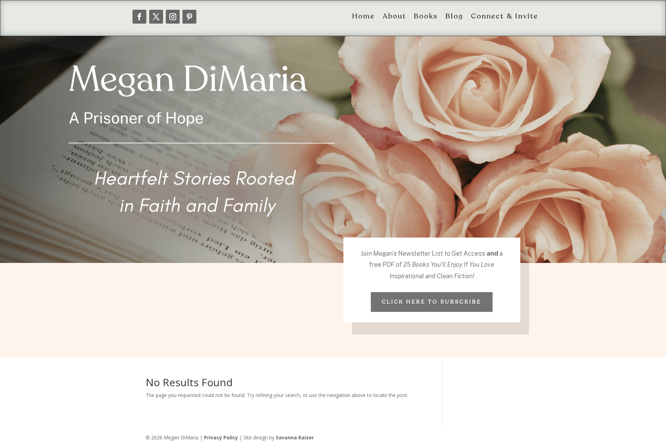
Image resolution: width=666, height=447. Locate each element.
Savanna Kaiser (295, 437)
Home (363, 17)
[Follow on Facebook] (139, 17)
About (394, 17)
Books (426, 17)
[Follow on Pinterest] (189, 17)
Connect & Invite (504, 17)
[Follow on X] (156, 17)
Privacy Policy (221, 437)
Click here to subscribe (431, 301)
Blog (454, 17)
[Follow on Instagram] (173, 17)
